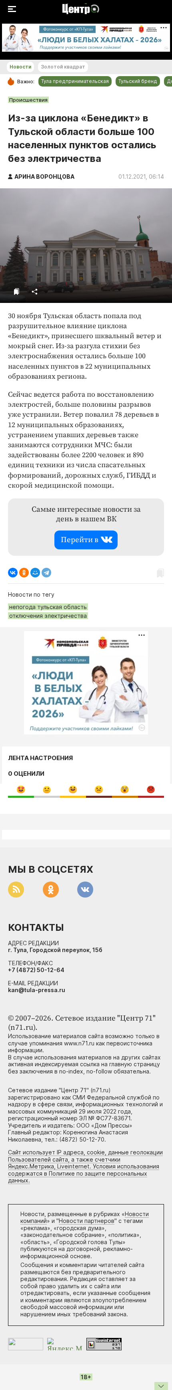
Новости (20, 67)
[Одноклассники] (24, 572)
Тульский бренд (137, 81)
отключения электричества (48, 615)
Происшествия (28, 100)
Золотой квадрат (63, 67)
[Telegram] (46, 572)
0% (21, 789)
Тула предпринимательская (75, 81)
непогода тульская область (48, 606)
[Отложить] (16, 291)
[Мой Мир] (35, 572)
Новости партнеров (86, 1220)
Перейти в (79, 540)
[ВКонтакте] (13, 572)
